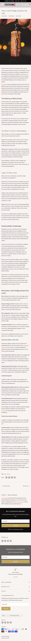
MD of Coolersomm (19, 501)
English (3, 615)
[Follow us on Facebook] (2, 541)
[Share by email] (15, 477)
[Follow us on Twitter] (5, 541)
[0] (28, 5)
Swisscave (3, 410)
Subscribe (15, 525)
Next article (25, 486)
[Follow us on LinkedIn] (11, 541)
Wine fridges (4, 84)
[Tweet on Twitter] (12, 477)
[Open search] (22, 5)
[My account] (25, 5)
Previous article (6, 486)
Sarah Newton (4, 15)
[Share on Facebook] (6, 477)
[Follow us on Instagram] (8, 541)
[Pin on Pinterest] (9, 477)
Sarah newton (7, 474)
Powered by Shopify (5, 638)
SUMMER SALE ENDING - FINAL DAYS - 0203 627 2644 (15, 1)
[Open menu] (2, 4)
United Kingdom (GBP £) (14, 615)
